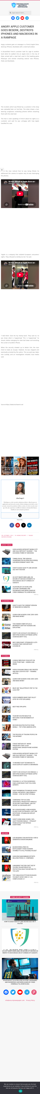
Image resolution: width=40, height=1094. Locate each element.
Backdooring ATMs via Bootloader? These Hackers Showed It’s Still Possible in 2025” (25, 848)
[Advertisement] (20, 85)
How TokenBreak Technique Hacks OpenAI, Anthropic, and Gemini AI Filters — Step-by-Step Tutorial (25, 792)
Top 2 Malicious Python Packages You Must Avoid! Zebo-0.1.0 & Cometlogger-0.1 (25, 877)
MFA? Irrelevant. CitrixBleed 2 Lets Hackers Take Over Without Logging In (25, 644)
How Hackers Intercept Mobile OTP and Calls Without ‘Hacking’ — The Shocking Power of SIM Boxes (25, 551)
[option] (7, 466)
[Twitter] (20, 515)
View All (36, 594)
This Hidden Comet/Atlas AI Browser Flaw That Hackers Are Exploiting (24, 625)
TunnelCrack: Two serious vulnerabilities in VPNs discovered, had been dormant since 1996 (25, 560)
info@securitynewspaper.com (15, 1000)
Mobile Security (21, 535)
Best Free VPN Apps (19, 706)
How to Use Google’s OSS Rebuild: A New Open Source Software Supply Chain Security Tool (25, 635)
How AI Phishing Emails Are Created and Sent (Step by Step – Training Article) (25, 671)
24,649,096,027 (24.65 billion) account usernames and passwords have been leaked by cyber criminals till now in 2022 (20, 982)
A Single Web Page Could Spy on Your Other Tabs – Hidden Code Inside (24, 662)
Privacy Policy (30, 1000)
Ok (20, 1091)
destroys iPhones (6, 537)
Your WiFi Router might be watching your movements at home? (23, 717)
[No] (38, 1088)
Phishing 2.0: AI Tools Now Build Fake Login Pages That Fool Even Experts (24, 783)
